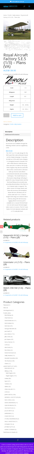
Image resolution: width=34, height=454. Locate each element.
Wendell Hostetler (10, 358)
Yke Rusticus (8, 361)
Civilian (6, 378)
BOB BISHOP (8, 368)
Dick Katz (7, 326)
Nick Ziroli (7, 347)
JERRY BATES (8, 394)
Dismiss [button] (26, 453)
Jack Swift (7, 331)
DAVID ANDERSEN (10, 402)
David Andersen (9, 320)
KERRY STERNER (9, 429)
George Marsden (9, 328)
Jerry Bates (8, 334)
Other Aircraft (8, 389)
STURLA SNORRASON (11, 419)
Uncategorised (7, 310)
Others (7, 363)
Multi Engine (9, 373)
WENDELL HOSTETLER (11, 397)
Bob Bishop (8, 315)
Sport (6, 381)
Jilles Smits (8, 336)
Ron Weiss (8, 350)
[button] (27, 22)
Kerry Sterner (8, 342)
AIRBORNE (8, 413)
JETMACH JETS (9, 427)
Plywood (5, 305)
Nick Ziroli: (9, 151)
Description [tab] (8, 131)
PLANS (9, 15)
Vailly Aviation (16, 15)
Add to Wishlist (7, 121)
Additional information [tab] (12, 134)
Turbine (7, 384)
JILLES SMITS (8, 410)
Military (7, 371)
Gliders (7, 386)
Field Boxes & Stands (9, 432)
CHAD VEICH (8, 416)
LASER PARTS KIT (8, 366)
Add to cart (17, 115)
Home (5, 15)
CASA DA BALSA (9, 405)
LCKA (6, 344)
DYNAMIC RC (8, 424)
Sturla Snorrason (9, 353)
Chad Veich (8, 318)
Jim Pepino (8, 339)
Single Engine (9, 376)
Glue (4, 307)
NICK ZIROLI (8, 400)
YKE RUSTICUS (9, 408)
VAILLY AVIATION (10, 421)
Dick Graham (8, 323)
